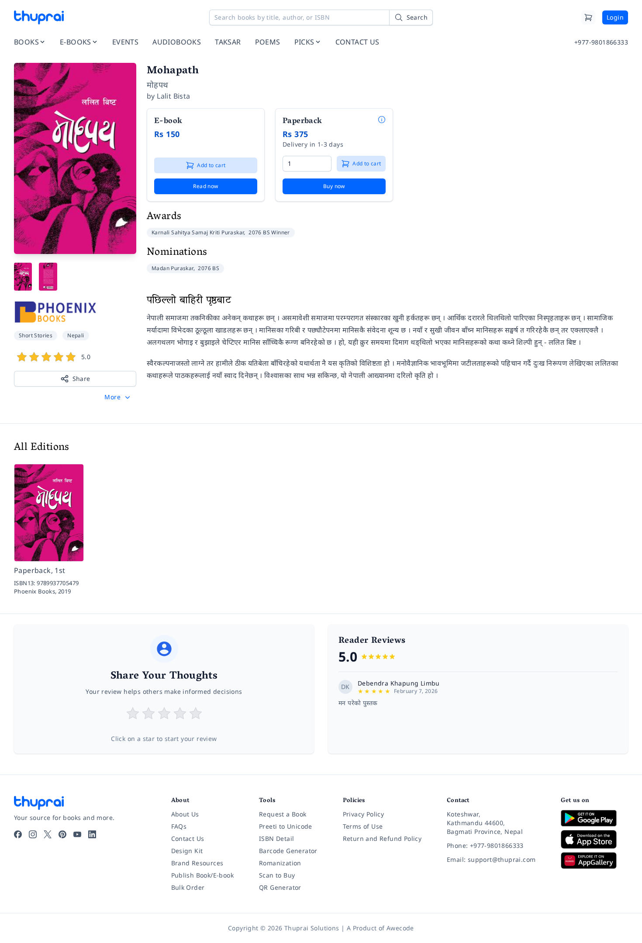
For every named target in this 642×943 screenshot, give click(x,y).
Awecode (400, 928)
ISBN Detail (276, 838)
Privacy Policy (363, 814)
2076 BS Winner (269, 232)
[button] (118, 397)
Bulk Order (188, 887)
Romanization (280, 863)
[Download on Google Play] (594, 818)
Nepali (75, 335)
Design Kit (187, 851)
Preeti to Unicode (285, 826)
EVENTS (125, 42)
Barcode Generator (288, 851)
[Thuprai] (39, 17)
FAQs (179, 826)
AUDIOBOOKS (176, 42)
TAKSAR (228, 42)
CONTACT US (357, 42)
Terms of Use (363, 826)
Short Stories (35, 335)
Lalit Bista (173, 96)
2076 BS (208, 268)
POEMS (267, 42)
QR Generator (280, 887)
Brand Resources (197, 863)
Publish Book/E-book (202, 875)
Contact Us (187, 838)
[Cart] (588, 17)
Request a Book (283, 814)
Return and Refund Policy (382, 838)
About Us (185, 814)
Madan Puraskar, (174, 268)
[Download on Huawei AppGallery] (594, 860)
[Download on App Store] (594, 839)
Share (81, 378)
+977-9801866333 (601, 42)
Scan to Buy (277, 875)
